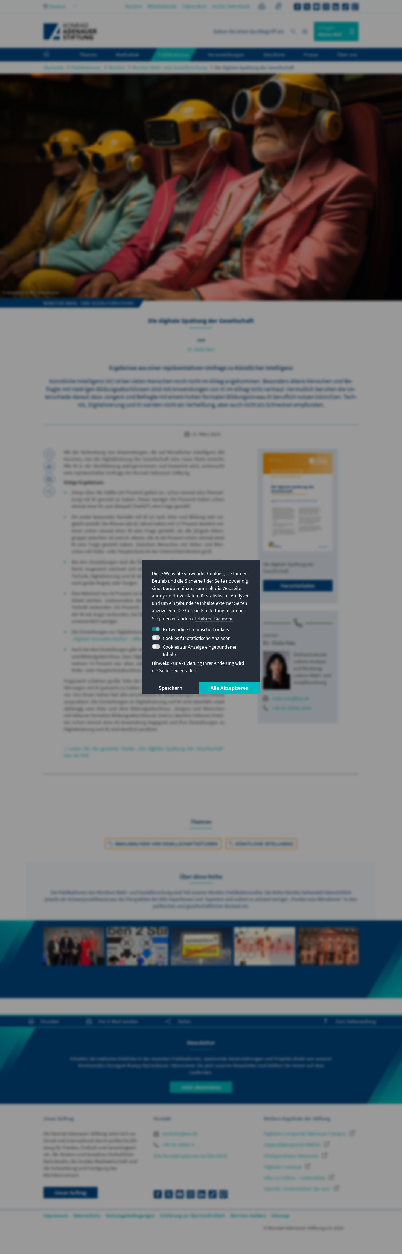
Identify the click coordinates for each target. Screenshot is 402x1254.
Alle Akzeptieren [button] (230, 687)
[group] (73, 952)
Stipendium (194, 6)
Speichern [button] (170, 687)
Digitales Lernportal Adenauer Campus (305, 1133)
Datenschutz (86, 1215)
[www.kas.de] (70, 31)
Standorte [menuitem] (274, 54)
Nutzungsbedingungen (130, 1215)
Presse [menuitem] (311, 54)
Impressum (55, 1215)
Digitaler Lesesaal (283, 1167)
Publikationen (86, 67)
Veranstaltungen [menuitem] (226, 54)
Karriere (133, 6)
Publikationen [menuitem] (173, 54)
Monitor (117, 67)
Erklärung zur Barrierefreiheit (192, 1215)
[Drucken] (49, 466)
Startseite (53, 67)
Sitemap (280, 1215)
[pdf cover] (298, 502)
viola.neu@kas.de (290, 698)
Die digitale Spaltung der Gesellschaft (254, 67)
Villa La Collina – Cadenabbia (295, 1178)
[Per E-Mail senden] (49, 478)
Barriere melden (248, 1215)
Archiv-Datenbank (231, 6)
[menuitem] (51, 54)
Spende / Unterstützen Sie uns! (297, 1189)
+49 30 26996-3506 (291, 708)
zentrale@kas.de (179, 1133)
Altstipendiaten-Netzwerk (291, 1156)
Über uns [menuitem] (347, 54)
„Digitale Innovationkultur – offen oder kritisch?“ (123, 638)
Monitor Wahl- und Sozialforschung (169, 67)
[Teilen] (49, 491)
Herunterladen (298, 585)
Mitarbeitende (162, 6)
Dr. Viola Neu (201, 349)
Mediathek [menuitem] (127, 54)
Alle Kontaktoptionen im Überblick (190, 1156)
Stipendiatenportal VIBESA (292, 1144)
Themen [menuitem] (88, 54)
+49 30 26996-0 (177, 1144)
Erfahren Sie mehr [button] (214, 618)
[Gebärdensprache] (278, 7)
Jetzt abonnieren (201, 1087)
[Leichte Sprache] (262, 7)
